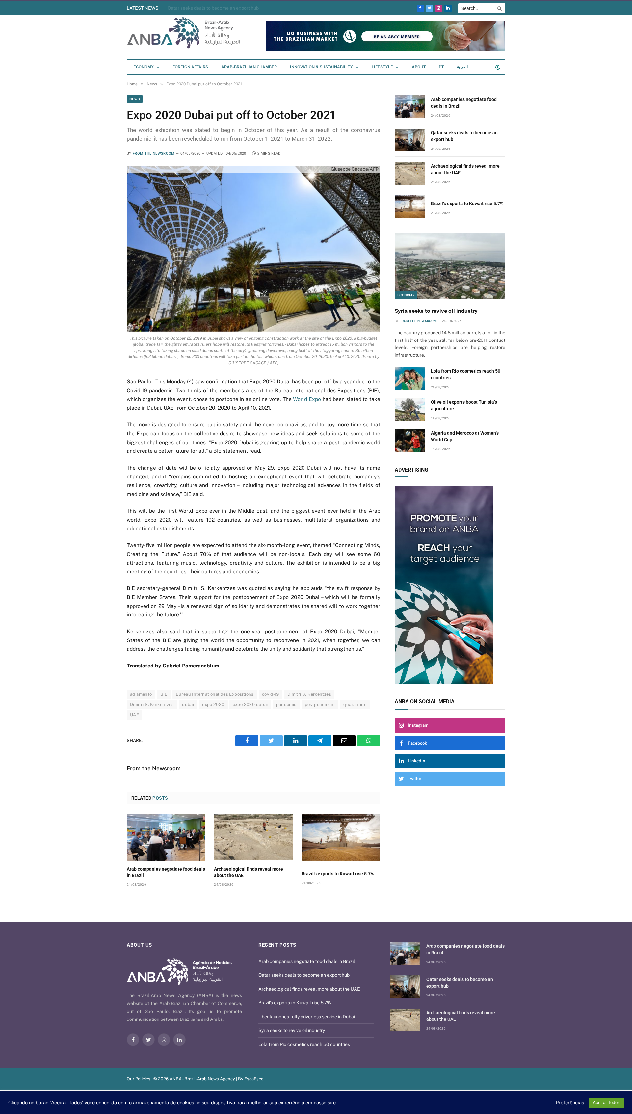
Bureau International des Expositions (215, 694)
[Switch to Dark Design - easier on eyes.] (497, 67)
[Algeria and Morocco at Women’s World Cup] (410, 440)
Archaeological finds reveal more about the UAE (218, 8)
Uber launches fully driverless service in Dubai (306, 1016)
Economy (143, 67)
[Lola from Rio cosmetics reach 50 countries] (410, 378)
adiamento (141, 694)
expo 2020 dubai (250, 704)
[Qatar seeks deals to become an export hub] (410, 140)
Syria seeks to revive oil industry (436, 311)
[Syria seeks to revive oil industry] (450, 266)
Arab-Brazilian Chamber (249, 67)
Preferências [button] (570, 1102)
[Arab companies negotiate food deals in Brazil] (166, 837)
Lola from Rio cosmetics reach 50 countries (465, 374)
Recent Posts (277, 945)
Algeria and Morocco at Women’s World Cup (465, 436)
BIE (164, 694)
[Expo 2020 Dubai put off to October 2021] (253, 248)
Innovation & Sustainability (321, 67)
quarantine (354, 704)
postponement (320, 704)
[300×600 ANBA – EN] (450, 585)
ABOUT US (139, 945)
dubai (188, 704)
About (419, 67)
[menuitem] (441, 67)
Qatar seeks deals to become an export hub (464, 136)
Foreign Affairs (190, 67)
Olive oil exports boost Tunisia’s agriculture (464, 405)
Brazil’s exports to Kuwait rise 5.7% (338, 873)
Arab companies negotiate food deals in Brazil (166, 872)
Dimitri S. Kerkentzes (309, 694)
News (134, 99)
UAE (134, 714)
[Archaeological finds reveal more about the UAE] (253, 837)
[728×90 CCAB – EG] (385, 49)
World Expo (307, 399)
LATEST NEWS (142, 8)
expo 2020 (213, 704)
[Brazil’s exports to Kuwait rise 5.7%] (341, 837)
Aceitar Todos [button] (606, 1102)
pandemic (286, 704)
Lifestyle (382, 67)
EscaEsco (253, 1078)
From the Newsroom (154, 153)
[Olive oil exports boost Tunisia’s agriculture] (410, 409)
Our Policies (138, 1078)
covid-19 (270, 694)
